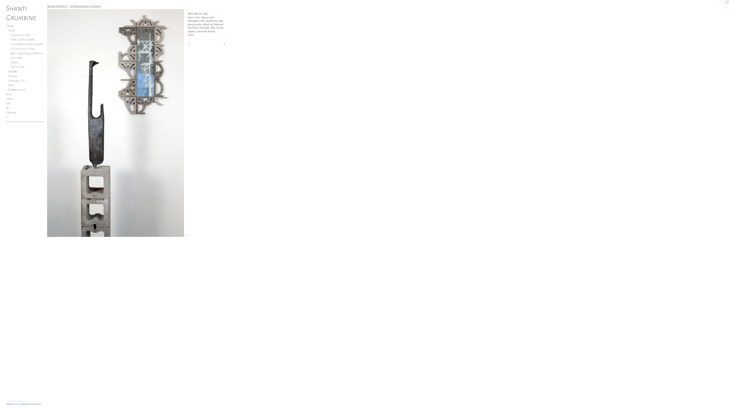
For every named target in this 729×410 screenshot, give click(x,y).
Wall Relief (13, 71)
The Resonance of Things (23, 48)
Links (8, 103)
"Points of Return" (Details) (23, 39)
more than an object (21, 35)
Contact (9, 99)
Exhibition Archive (16, 89)
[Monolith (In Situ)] (115, 123)
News (9, 94)
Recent (11, 30)
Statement (11, 112)
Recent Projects (57, 6)
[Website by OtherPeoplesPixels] (721, 7)
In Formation (16, 58)
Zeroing (14, 62)
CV (7, 117)
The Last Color (18, 67)
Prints (11, 85)
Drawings (13, 76)
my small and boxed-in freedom (27, 44)
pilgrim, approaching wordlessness (27, 53)
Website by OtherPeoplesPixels (24, 404)
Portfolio (9, 26)
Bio (7, 108)
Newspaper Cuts (16, 80)
